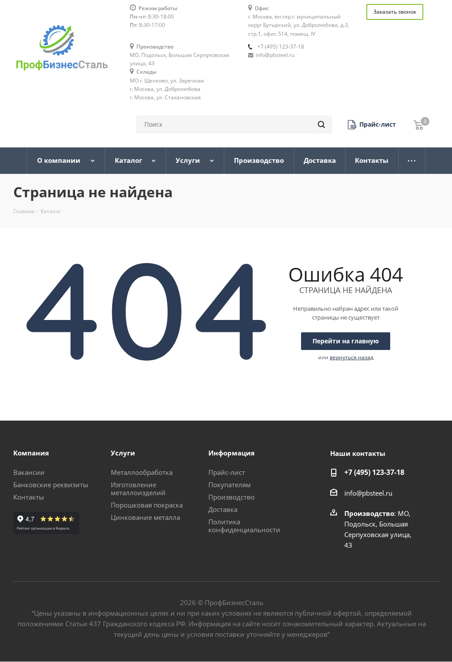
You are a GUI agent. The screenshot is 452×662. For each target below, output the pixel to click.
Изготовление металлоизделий (138, 488)
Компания (31, 452)
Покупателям (229, 484)
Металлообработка (142, 472)
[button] (372, 124)
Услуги (123, 452)
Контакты (28, 497)
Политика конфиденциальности (244, 525)
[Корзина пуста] (418, 124)
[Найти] (321, 124)
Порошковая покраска (147, 504)
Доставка (222, 509)
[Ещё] (412, 160)
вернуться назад (351, 357)
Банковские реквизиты (50, 484)
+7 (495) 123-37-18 (280, 46)
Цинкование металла (145, 517)
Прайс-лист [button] (226, 472)
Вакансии (29, 472)
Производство (231, 497)
